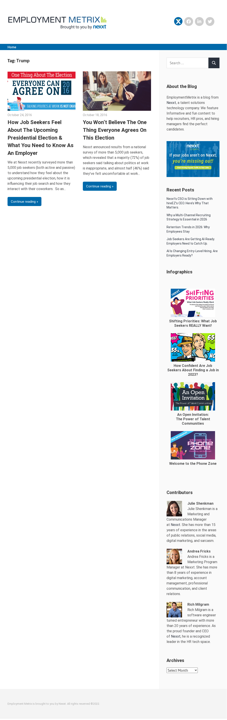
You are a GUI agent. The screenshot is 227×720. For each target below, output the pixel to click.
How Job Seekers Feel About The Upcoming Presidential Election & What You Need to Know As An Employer (41, 137)
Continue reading (23, 202)
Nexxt (171, 103)
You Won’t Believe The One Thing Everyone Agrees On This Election (115, 130)
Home (12, 47)
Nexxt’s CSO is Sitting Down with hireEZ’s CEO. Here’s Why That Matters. (190, 203)
